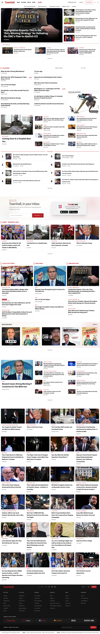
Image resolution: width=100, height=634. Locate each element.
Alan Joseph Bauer (38, 605)
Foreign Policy (22, 605)
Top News (5, 595)
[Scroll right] (98, 335)
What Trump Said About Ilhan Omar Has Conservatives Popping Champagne (62, 515)
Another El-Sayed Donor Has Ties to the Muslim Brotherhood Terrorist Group (86, 383)
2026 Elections (21, 595)
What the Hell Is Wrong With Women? (12, 71)
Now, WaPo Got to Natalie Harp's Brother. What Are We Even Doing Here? (54, 136)
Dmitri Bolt (64, 166)
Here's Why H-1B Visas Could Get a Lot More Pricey (53, 383)
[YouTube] (55, 587)
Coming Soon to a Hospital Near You (16, 140)
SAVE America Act (42, 6)
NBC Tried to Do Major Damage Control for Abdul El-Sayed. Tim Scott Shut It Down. (54, 119)
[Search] (94, 2)
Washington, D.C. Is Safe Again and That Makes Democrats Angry (47, 89)
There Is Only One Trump (84, 243)
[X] (46, 587)
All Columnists (37, 610)
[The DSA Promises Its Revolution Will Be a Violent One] (8, 181)
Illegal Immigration (23, 608)
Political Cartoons (75, 92)
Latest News (5, 598)
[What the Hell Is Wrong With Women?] (8, 165)
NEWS (18, 2)
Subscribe (37, 215)
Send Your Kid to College (84, 541)
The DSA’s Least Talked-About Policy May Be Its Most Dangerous (78, 164)
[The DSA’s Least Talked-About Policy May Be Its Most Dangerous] (58, 165)
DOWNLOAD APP (72, 2)
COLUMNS (23, 2)
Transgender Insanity (54, 6)
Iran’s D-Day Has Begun (8, 85)
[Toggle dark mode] (97, 2)
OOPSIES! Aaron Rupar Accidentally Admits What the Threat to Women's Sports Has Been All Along (59, 632)
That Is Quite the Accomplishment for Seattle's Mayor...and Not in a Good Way (37, 487)
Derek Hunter (37, 598)
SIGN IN (81, 2)
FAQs (89, 586)
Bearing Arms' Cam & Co (55, 603)
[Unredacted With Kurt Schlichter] (71, 336)
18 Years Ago (38, 71)
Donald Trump (22, 600)
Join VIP (93, 586)
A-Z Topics (21, 592)
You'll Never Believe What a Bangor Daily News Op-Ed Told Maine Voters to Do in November (15, 291)
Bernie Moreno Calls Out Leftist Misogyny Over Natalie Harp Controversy (87, 127)
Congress (21, 598)
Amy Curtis (4, 144)
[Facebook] (52, 587)
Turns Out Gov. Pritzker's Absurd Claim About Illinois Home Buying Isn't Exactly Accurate (82, 302)
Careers (67, 600)
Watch (4, 603)
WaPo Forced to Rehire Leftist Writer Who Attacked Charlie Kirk (87, 136)
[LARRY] (11, 336)
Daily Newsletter (84, 600)
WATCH (29, 2)
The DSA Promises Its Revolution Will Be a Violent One (26, 180)
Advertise (67, 598)
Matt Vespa (45, 121)
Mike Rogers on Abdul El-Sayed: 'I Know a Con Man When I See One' (53, 144)
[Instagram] (49, 587)
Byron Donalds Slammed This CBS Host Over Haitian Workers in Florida (86, 119)
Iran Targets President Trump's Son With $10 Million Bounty (49, 308)
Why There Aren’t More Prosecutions (45, 83)
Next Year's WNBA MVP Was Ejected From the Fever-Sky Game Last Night (37, 515)
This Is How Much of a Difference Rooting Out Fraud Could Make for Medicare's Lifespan (13, 457)
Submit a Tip (68, 603)
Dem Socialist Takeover (29, 6)
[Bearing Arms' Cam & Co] (51, 336)
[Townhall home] (8, 587)
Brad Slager (36, 603)
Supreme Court (22, 610)
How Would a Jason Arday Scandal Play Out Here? (15, 91)
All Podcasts (52, 608)
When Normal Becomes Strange (11, 98)
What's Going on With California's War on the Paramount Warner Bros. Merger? (87, 144)
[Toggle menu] (2, 2)
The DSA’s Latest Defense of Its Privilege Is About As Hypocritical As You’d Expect (87, 364)
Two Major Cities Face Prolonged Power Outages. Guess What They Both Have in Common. (37, 457)
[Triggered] (31, 336)
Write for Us (68, 605)
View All (95, 324)
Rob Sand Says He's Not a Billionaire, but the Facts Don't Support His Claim (16, 304)
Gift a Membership (84, 598)
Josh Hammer (37, 608)
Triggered (52, 598)
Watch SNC (83, 603)
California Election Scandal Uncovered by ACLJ (49, 104)
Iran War (74, 6)
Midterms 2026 (65, 6)
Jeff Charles (79, 130)
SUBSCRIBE (89, 2)
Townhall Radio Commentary (55, 605)
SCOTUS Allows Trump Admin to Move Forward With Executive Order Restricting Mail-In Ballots (17, 314)
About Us (67, 595)
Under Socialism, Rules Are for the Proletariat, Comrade (52, 392)
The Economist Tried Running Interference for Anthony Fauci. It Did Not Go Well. (86, 429)
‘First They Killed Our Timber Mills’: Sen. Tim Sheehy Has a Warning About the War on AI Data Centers (53, 374)
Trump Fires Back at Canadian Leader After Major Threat (54, 127)
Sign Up (93, 627)
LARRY (51, 595)
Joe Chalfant (15, 175)
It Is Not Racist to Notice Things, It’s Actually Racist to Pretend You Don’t (48, 97)
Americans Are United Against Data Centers (48, 77)
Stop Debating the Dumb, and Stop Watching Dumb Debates (15, 105)
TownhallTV (5, 608)
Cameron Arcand (46, 130)
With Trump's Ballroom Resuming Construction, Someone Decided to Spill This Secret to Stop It (87, 487)
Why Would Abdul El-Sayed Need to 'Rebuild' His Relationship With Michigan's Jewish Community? (54, 365)
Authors (5, 610)
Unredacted (52, 600)
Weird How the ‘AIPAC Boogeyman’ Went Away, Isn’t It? (14, 78)
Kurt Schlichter (16, 166)
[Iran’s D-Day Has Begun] (58, 156)
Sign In (83, 586)
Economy (21, 603)
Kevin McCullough (65, 157)
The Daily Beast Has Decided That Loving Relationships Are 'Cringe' (87, 373)
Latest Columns (6, 600)
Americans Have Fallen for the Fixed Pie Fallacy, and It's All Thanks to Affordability (11, 245)
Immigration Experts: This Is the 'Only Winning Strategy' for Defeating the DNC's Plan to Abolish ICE (26, 33)
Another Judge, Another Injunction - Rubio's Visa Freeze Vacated (17, 632)
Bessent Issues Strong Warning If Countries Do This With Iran (50, 290)
